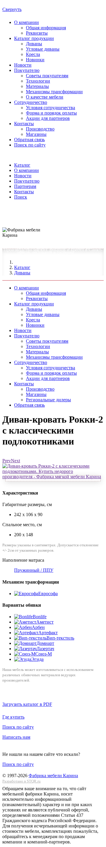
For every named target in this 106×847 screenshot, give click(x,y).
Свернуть (11, 9)
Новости (23, 64)
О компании (26, 22)
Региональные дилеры (48, 399)
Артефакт (48, 632)
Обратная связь (29, 139)
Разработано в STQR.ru (21, 781)
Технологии (38, 80)
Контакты (24, 123)
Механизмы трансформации (54, 91)
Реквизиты (37, 33)
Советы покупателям (47, 75)
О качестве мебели (44, 96)
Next (15, 460)
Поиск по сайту (30, 144)
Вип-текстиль (60, 637)
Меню (8, 223)
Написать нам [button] (16, 737)
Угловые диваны (42, 48)
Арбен (38, 627)
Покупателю (26, 70)
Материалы (37, 86)
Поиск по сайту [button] (18, 727)
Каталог (22, 267)
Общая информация (46, 27)
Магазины (36, 134)
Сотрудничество (30, 102)
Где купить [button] (13, 716)
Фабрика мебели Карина (53, 775)
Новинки (35, 59)
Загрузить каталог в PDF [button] (27, 704)
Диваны (34, 43)
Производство (40, 128)
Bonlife (40, 616)
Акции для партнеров (48, 118)
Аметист (45, 621)
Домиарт (45, 643)
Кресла (33, 54)
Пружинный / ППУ (33, 570)
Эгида (37, 659)
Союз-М (43, 653)
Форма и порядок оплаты (51, 112)
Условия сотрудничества (50, 107)
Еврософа (48, 593)
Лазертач (45, 648)
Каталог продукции (34, 38)
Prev (6, 460)
